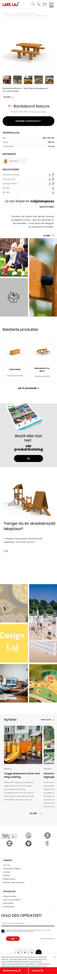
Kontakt (36, 970)
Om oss (6, 865)
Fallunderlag (8, 906)
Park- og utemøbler (11, 899)
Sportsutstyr (8, 903)
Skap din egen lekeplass (14, 882)
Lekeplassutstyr (10, 896)
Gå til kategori (27, 388)
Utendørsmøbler (40, 112)
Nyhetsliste (46, 720)
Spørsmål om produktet (28, 121)
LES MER (46, 235)
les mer (7, 97)
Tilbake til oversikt (10, 106)
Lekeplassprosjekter (12, 868)
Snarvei (7, 860)
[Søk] (33, 4)
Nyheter (6, 875)
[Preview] (52, 175)
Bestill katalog (10, 970)
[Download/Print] (49, 175)
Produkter (9, 891)
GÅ (28, 458)
